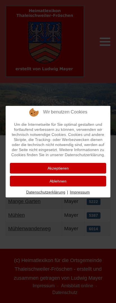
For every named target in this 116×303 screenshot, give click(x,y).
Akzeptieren (58, 168)
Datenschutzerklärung (45, 192)
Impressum (80, 192)
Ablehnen (58, 181)
